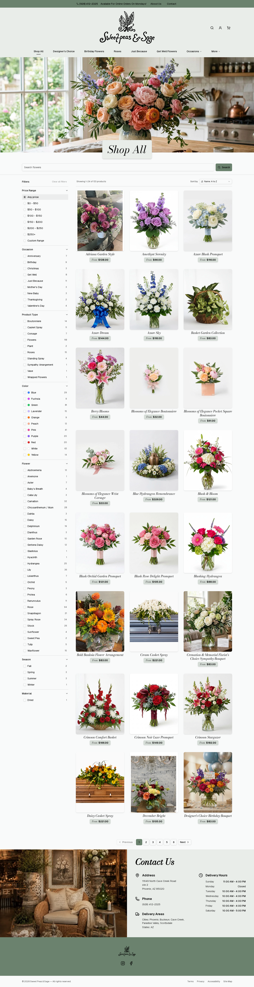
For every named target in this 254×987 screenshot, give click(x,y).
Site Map (227, 981)
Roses (117, 51)
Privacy (200, 981)
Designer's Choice (64, 51)
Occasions (193, 51)
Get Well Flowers (167, 51)
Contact (171, 3)
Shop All (38, 51)
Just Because (139, 51)
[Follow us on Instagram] (123, 963)
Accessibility (214, 981)
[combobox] (215, 181)
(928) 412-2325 (88, 3)
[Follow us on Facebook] (131, 963)
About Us (155, 3)
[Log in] (220, 27)
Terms (190, 981)
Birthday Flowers (94, 51)
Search (226, 167)
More (214, 51)
